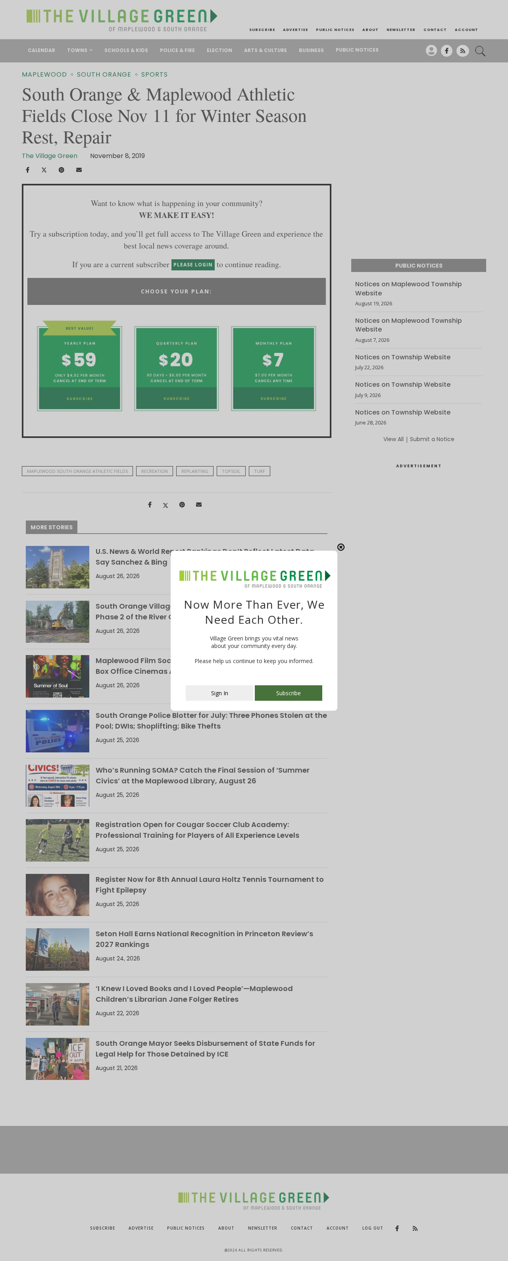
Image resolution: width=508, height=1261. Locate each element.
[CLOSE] (341, 547)
